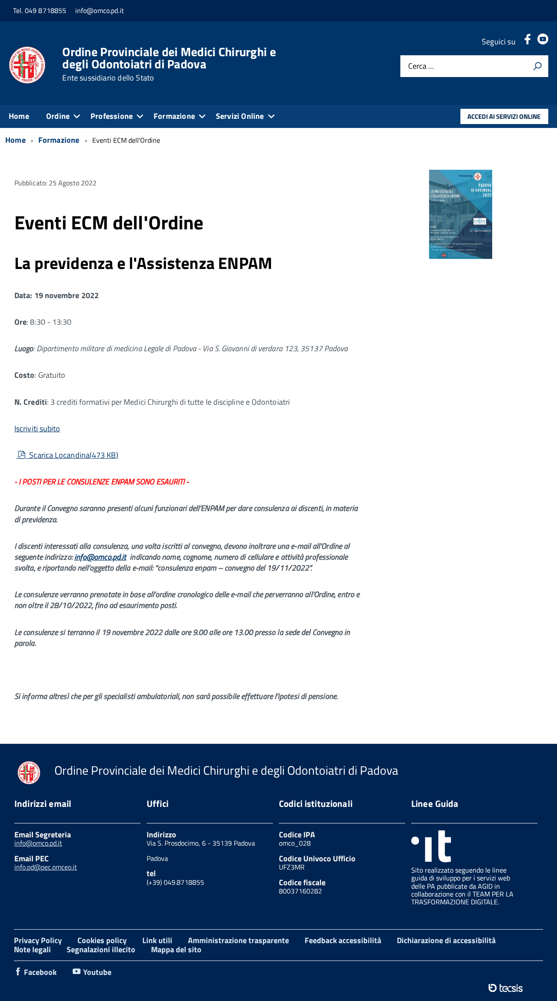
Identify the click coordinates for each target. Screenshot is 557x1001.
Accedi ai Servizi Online (503, 116)
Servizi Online (240, 116)
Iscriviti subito (37, 428)
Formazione (174, 116)
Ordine (58, 116)
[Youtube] (542, 41)
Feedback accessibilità (343, 940)
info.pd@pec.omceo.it (45, 867)
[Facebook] (527, 41)
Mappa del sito (176, 949)
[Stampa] (537, 66)
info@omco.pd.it (100, 557)
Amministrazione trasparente (238, 940)
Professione (112, 116)
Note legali (32, 949)
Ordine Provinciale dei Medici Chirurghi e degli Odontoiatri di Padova (168, 64)
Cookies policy (102, 940)
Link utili (157, 940)
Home (19, 116)
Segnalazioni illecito (101, 949)
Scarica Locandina (72, 455)
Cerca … (421, 66)
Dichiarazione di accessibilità (446, 940)
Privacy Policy (38, 940)
